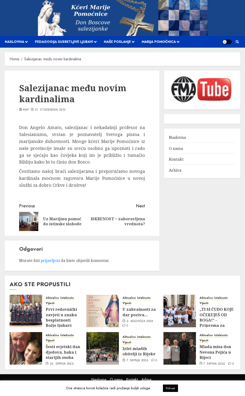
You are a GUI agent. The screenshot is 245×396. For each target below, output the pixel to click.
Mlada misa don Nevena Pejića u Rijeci (215, 352)
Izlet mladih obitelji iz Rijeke (138, 351)
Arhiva (175, 170)
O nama (176, 148)
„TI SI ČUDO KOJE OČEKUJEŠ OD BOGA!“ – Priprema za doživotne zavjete (217, 320)
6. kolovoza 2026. (140, 321)
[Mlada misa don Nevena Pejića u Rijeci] (179, 348)
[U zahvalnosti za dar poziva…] (102, 311)
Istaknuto (67, 298)
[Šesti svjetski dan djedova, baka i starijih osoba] (26, 348)
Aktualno (52, 298)
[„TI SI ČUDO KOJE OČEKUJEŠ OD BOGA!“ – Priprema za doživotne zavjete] (179, 311)
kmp (26, 110)
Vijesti (50, 303)
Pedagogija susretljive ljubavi (64, 41)
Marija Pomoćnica (159, 41)
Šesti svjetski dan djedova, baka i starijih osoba (63, 352)
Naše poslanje (117, 41)
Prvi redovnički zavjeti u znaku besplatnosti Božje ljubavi (61, 317)
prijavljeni (50, 260)
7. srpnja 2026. (138, 360)
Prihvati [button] (170, 388)
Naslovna (14, 41)
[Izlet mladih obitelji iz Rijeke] (102, 348)
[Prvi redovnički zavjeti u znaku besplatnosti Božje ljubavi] (26, 311)
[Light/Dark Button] (227, 42)
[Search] (237, 41)
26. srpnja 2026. (62, 364)
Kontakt (176, 159)
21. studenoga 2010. (51, 110)
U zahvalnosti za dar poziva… (139, 312)
